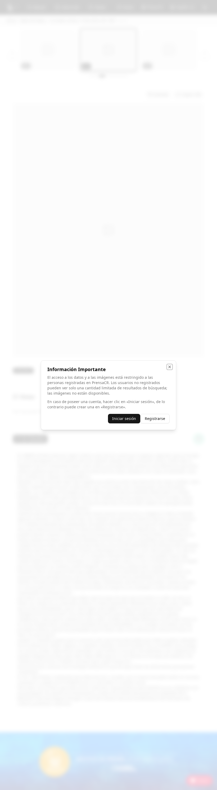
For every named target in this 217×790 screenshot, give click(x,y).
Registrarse (155, 418)
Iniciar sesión (124, 418)
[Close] (170, 367)
